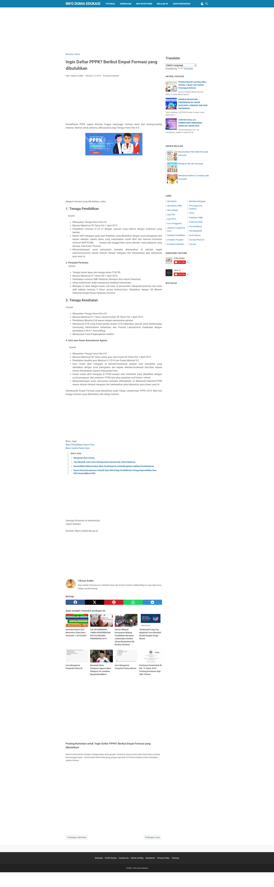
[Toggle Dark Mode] (202, 3)
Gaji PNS (171, 214)
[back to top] (268, 880)
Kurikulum (125, 4)
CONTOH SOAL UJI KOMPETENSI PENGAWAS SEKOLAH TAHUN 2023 (190, 123)
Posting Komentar (111, 76)
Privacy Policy (163, 858)
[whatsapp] (133, 602)
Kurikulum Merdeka (175, 244)
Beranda (99, 858)
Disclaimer (150, 858)
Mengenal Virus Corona (84, 458)
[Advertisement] (137, 29)
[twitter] (94, 602)
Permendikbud (195, 226)
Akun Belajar (172, 210)
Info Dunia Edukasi (83, 4)
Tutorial (110, 4)
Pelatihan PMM (196, 217)
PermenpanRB (195, 231)
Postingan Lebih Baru (76, 837)
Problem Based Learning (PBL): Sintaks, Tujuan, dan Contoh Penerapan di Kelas (192, 85)
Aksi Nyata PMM (144, 4)
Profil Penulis (110, 858)
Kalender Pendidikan (176, 235)
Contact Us (124, 858)
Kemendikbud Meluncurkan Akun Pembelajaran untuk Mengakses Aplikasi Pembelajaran (113, 466)
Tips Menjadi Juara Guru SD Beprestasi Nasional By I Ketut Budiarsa (104, 462)
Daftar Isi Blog (137, 858)
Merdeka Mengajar (197, 201)
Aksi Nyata (172, 201)
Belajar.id (162, 4)
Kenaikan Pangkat (175, 240)
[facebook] (75, 602)
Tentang (175, 858)
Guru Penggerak (181, 4)
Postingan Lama (152, 837)
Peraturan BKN (196, 222)
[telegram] (152, 602)
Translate (188, 68)
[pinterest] (113, 602)
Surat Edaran (195, 235)
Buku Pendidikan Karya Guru (80, 444)
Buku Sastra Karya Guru (78, 448)
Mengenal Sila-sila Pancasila (190, 164)
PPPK (191, 213)
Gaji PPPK (171, 219)
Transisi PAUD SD (196, 240)
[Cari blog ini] (206, 3)
